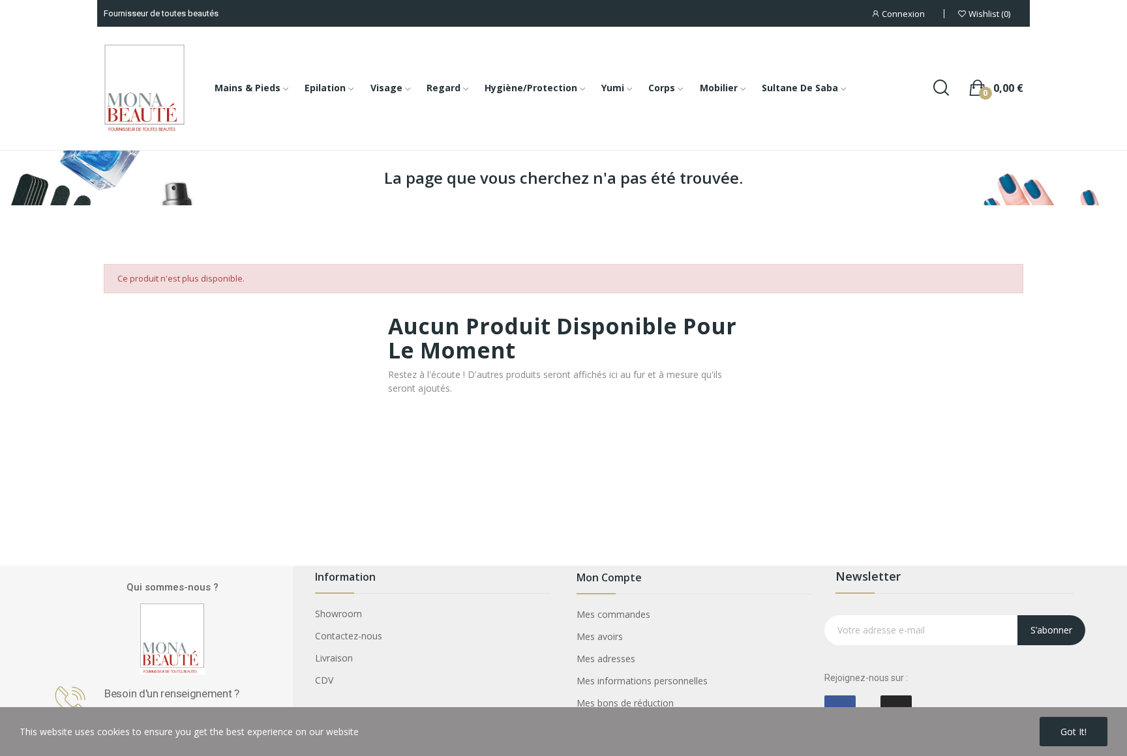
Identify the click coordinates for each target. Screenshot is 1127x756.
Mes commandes (613, 614)
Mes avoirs (600, 636)
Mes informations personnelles (642, 681)
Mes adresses (606, 658)
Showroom (338, 613)
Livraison (334, 658)
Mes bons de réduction (625, 703)
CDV (324, 680)
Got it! (1073, 731)
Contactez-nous (348, 636)
